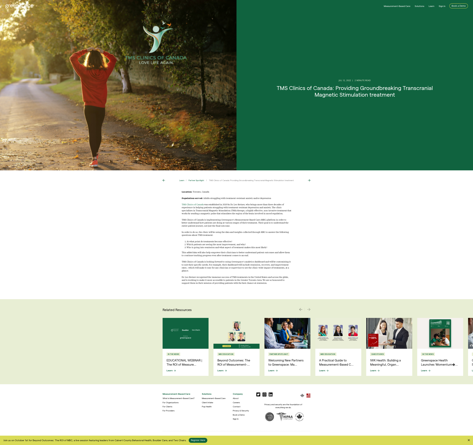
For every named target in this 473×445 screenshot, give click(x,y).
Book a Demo (239, 415)
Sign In (442, 6)
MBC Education (226, 354)
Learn (431, 6)
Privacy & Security (241, 410)
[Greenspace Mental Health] (302, 395)
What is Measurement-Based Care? (178, 398)
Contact (236, 406)
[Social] (258, 394)
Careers (236, 402)
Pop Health (207, 406)
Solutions (419, 6)
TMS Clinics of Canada (193, 204)
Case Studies (377, 354)
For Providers (169, 410)
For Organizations (171, 402)
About (236, 398)
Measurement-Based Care (397, 6)
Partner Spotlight (196, 180)
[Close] (469, 440)
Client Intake (207, 402)
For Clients (167, 406)
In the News (173, 354)
